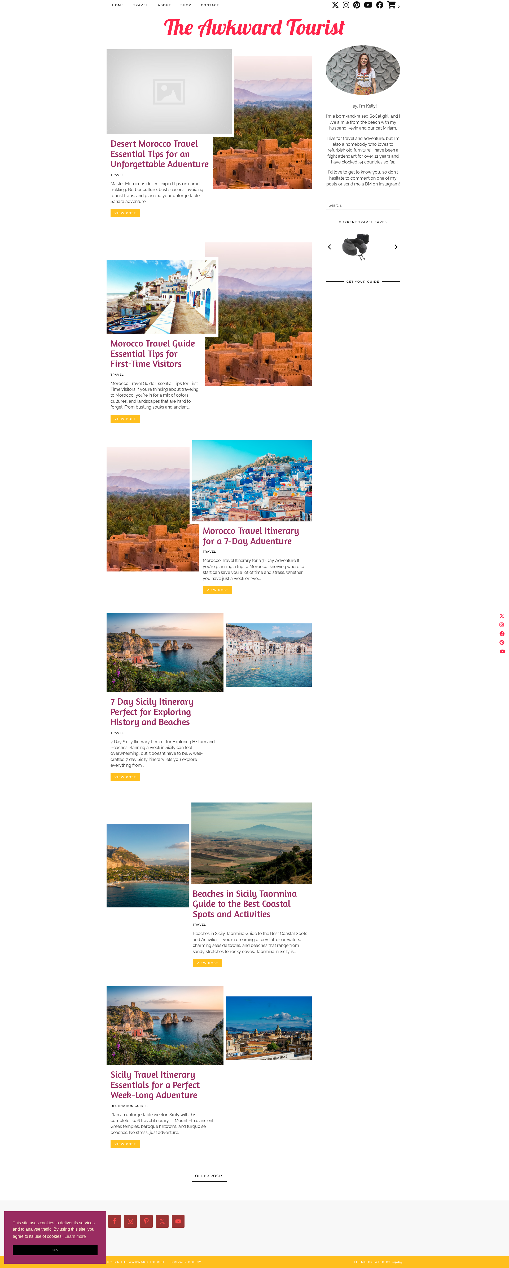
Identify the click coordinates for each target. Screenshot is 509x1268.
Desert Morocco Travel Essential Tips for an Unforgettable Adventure (160, 153)
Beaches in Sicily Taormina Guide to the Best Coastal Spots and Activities (245, 903)
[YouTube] (368, 5)
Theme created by (378, 1262)
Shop (186, 5)
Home (118, 5)
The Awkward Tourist (254, 26)
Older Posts (209, 1176)
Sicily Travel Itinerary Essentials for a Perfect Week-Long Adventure (155, 1084)
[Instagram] (346, 5)
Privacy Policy (186, 1262)
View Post (125, 213)
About (164, 5)
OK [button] (55, 1250)
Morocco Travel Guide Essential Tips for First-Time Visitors (153, 353)
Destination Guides (129, 1106)
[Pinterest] (357, 5)
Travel (140, 5)
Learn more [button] (75, 1236)
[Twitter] (336, 5)
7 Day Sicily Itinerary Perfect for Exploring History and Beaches (152, 711)
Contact (210, 5)
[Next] (396, 247)
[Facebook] (380, 5)
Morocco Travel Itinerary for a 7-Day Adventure (251, 535)
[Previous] (330, 247)
